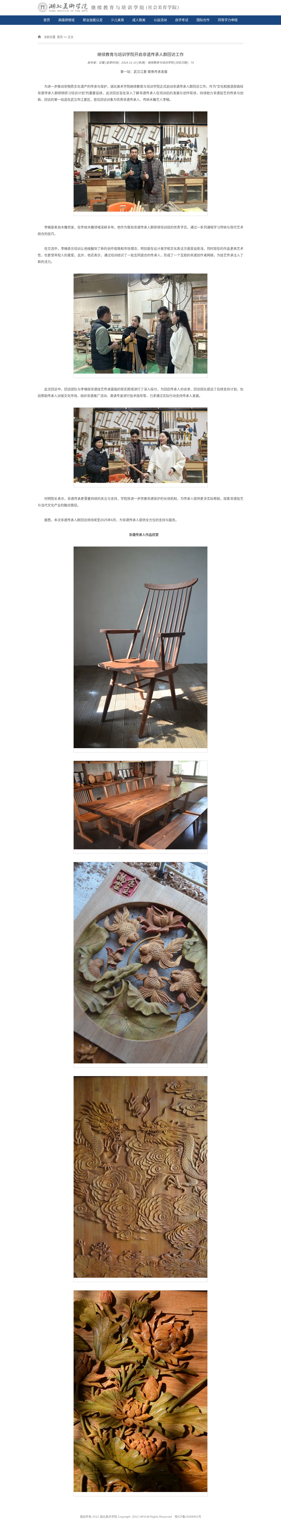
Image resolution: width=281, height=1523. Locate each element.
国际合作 (203, 20)
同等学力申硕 (228, 20)
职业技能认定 (93, 20)
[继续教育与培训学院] (140, 7)
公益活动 (160, 20)
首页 (46, 20)
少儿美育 (117, 20)
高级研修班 (66, 20)
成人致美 (138, 20)
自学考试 (181, 20)
